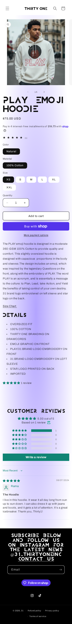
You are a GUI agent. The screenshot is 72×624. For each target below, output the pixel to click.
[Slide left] (28, 92)
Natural (11, 151)
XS (8, 179)
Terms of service (37, 616)
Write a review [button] (36, 457)
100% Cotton (14, 165)
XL (54, 179)
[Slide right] (44, 92)
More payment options (36, 235)
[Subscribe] (60, 569)
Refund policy (34, 610)
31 (22, 610)
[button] (7, 8)
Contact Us (36, 559)
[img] (11, 480)
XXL (9, 187)
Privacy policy (52, 610)
